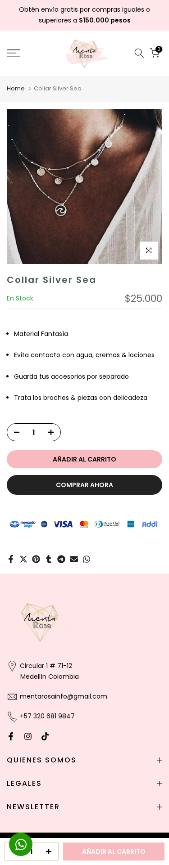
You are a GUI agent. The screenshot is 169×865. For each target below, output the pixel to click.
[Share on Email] (74, 559)
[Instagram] (28, 736)
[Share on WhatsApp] (86, 559)
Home (16, 88)
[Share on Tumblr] (49, 559)
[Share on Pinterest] (36, 559)
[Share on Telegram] (61, 559)
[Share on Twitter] (23, 559)
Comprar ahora (84, 484)
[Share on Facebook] (11, 559)
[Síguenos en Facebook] (11, 736)
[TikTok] (45, 736)
